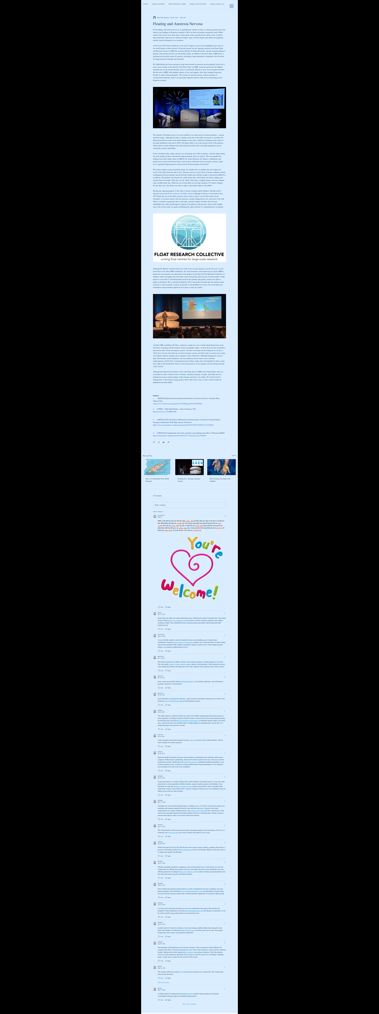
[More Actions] (225, 516)
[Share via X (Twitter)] (159, 442)
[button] (192, 568)
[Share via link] (168, 442)
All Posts (145, 4)
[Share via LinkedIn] (164, 442)
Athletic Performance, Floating (177, 4)
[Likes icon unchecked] (159, 607)
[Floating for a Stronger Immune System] (189, 467)
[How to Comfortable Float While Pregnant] (157, 467)
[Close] (232, 6)
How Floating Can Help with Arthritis (220, 479)
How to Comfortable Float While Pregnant (157, 479)
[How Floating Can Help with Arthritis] (221, 467)
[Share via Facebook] (154, 442)
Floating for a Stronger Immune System (189, 479)
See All (234, 455)
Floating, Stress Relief (158, 4)
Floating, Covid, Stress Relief (198, 4)
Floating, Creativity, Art (217, 4)
